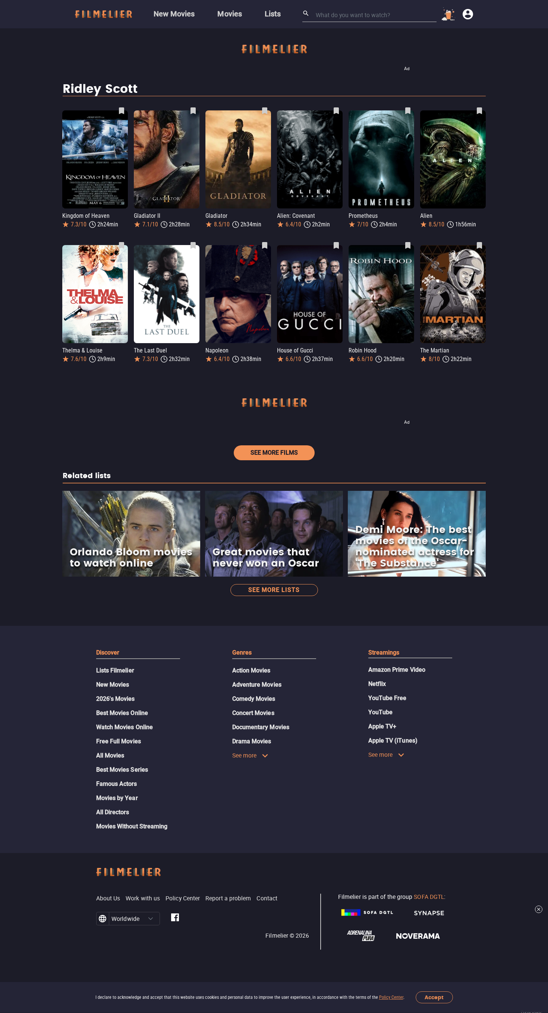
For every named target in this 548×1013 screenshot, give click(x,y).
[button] (151, 918)
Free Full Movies (118, 741)
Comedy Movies (253, 698)
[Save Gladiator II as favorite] (193, 110)
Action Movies (251, 670)
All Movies (110, 755)
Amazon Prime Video (396, 669)
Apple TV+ (382, 726)
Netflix (377, 683)
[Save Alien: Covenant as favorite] (336, 110)
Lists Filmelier (115, 670)
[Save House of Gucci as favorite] (336, 245)
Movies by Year (117, 798)
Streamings (384, 652)
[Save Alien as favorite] (479, 110)
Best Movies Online (122, 712)
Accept (434, 997)
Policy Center (391, 997)
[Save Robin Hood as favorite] (407, 245)
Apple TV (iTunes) (393, 740)
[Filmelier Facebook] (175, 918)
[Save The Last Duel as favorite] (193, 245)
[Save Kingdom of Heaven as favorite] (121, 110)
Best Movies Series (122, 769)
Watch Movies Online (124, 727)
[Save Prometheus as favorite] (407, 110)
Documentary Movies (260, 727)
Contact (266, 898)
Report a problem (228, 898)
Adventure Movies (256, 684)
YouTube (380, 712)
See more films (274, 452)
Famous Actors (116, 783)
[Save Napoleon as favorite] (264, 245)
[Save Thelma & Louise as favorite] (121, 245)
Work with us (143, 898)
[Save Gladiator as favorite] (264, 110)
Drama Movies (251, 741)
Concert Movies (253, 712)
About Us (108, 898)
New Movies (112, 684)
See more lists (274, 589)
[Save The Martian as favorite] (479, 245)
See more (244, 755)
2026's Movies (115, 698)
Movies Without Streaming (132, 826)
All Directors (112, 812)
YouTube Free (387, 698)
